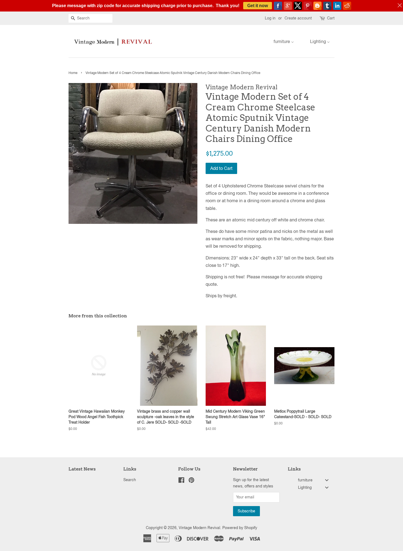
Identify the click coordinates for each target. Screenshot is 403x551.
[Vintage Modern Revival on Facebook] (181, 481)
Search (129, 480)
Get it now (257, 5)
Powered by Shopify (239, 528)
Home (73, 73)
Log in (270, 18)
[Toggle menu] (326, 480)
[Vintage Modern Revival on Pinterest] (191, 481)
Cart (330, 18)
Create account (298, 18)
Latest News (82, 469)
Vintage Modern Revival (199, 528)
